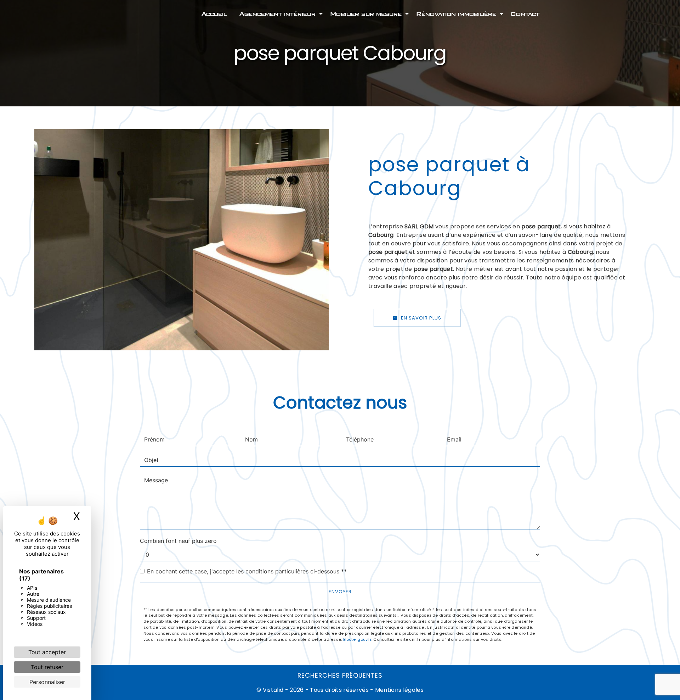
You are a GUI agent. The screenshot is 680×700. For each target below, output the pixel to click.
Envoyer (340, 591)
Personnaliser (47, 681)
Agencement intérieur (277, 14)
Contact (524, 14)
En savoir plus (420, 318)
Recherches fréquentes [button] (340, 675)
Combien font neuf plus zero (178, 540)
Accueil (213, 14)
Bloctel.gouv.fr (357, 639)
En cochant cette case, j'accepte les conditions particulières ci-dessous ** (247, 571)
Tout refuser (47, 667)
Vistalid (273, 690)
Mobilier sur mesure (365, 14)
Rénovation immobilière (456, 14)
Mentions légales (399, 690)
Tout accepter (47, 652)
